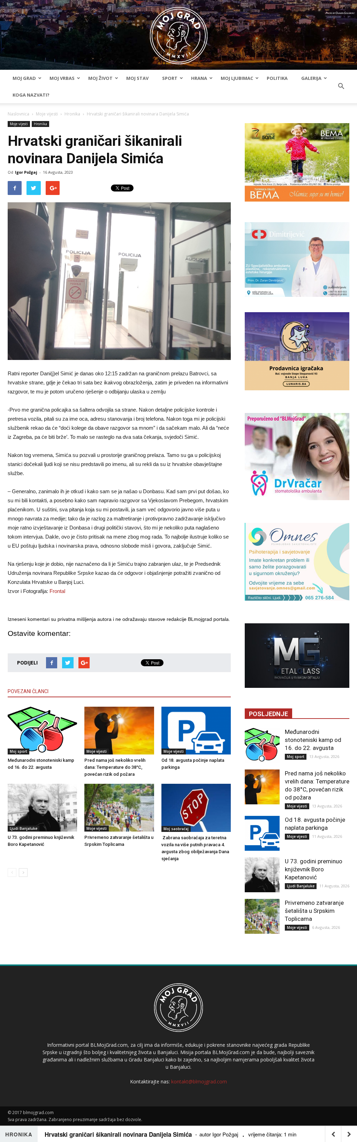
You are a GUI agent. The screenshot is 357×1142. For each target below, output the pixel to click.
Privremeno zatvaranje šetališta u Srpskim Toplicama (314, 910)
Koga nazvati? (31, 95)
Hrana (199, 78)
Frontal (57, 591)
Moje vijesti (47, 114)
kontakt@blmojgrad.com (199, 1081)
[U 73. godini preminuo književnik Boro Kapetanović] (42, 808)
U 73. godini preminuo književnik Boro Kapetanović (313, 869)
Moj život (100, 78)
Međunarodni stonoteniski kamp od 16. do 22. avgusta (313, 739)
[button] (341, 86)
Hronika (72, 114)
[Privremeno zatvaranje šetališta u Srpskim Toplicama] (119, 808)
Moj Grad (24, 78)
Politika (277, 78)
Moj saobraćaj (176, 828)
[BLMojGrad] (178, 32)
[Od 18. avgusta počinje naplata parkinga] (196, 730)
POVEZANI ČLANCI (28, 691)
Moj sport (18, 751)
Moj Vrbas (62, 78)
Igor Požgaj (26, 172)
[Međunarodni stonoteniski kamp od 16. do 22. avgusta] (42, 730)
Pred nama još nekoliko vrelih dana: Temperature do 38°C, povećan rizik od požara (114, 767)
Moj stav (137, 78)
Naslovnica (18, 114)
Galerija (311, 78)
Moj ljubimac (237, 78)
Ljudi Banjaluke (23, 828)
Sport (169, 78)
